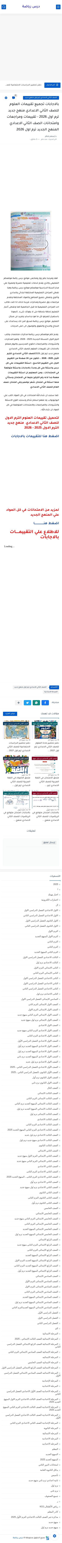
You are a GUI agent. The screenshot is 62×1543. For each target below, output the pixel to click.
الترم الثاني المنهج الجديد (46, 952)
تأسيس (54, 1475)
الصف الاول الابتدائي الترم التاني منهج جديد (37, 1014)
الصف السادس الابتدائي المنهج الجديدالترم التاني (35, 1307)
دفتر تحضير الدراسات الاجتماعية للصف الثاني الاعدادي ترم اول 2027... (22, 85)
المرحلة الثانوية (51, 1428)
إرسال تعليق (49, 843)
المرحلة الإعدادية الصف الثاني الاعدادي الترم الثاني (34, 1423)
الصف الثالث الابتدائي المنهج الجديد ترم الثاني (36, 1103)
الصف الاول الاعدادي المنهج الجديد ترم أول (38, 1046)
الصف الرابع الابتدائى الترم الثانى (42, 1250)
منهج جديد (53, 1522)
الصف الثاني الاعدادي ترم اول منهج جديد (41, 98)
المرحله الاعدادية (50, 1438)
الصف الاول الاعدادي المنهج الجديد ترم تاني (37, 1056)
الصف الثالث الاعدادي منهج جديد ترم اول (39, 1140)
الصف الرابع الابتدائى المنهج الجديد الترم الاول (36, 1260)
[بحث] (4, 7)
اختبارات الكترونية (49, 899)
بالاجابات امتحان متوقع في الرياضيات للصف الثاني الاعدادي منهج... (45, 817)
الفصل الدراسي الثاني (47, 1323)
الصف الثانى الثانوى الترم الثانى (43, 1197)
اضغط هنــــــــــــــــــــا (46, 524)
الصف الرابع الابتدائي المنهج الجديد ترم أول (38, 1271)
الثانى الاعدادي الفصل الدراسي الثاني (40, 988)
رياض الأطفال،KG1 (49, 1506)
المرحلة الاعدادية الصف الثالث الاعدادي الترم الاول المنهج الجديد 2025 (32, 1400)
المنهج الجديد (52, 1454)
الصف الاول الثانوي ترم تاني (45, 1082)
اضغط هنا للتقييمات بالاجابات (35, 436)
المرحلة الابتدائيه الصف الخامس (43, 1362)
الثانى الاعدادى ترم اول (47, 994)
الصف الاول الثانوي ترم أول (45, 1077)
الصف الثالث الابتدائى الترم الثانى (42, 1098)
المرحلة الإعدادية (50, 1380)
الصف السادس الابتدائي (47, 1276)
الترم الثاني (52, 946)
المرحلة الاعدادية (50, 692)
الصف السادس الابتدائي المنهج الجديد (40, 1297)
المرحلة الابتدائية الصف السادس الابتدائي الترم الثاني (33, 1352)
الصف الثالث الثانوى (48, 1145)
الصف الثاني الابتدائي (48, 1150)
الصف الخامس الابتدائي (47, 1213)
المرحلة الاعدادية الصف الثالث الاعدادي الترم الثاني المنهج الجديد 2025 (31, 1408)
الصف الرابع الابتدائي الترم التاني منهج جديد (37, 1244)
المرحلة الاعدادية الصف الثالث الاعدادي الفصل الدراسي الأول (32, 1416)
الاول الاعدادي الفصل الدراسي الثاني (40, 915)
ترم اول (54, 1485)
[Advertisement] (31, 47)
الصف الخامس (51, 1208)
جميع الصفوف (51, 1496)
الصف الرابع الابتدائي (48, 1239)
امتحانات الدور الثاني (48, 1464)
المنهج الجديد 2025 (49, 1459)
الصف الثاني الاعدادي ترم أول (44, 1182)
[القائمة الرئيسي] (58, 7)
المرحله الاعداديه (50, 1443)
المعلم (55, 1449)
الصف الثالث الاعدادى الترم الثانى (42, 1124)
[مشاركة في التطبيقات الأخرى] (18, 702)
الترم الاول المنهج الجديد (46, 936)
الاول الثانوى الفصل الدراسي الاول (42, 920)
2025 (55, 884)
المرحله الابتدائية (50, 1433)
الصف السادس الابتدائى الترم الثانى (41, 1291)
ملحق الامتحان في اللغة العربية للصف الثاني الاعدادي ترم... (47, 782)
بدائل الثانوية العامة (49, 1470)
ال (57, 905)
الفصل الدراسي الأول (48, 1312)
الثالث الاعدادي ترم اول (47, 962)
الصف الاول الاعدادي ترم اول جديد (42, 1061)
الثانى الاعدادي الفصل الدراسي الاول (40, 978)
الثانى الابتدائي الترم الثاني (45, 973)
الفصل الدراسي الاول (48, 1318)
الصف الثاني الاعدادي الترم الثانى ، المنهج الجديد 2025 (32, 1176)
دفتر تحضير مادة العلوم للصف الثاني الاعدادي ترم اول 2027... (46, 747)
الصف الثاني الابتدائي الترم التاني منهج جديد (37, 1161)
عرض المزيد (10, 714)
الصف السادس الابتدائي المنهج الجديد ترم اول (36, 1302)
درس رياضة (31, 7)
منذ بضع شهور (51, 810)
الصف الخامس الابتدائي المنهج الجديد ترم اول (36, 1234)
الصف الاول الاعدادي (48, 1025)
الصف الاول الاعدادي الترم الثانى (42, 1035)
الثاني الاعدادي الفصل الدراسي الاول (40, 983)
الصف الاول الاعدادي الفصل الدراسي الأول (38, 1041)
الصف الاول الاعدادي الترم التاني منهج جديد (37, 1030)
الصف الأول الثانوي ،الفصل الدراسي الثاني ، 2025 (34, 1072)
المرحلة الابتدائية (50, 1333)
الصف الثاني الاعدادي (48, 1166)
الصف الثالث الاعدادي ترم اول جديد (41, 1135)
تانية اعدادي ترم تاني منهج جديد (43, 1480)
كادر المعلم (53, 1511)
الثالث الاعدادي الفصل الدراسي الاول (40, 957)
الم (56, 1328)
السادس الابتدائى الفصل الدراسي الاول (39, 999)
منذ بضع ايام (52, 740)
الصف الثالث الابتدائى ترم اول (44, 1114)
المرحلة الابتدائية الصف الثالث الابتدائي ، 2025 (36, 1339)
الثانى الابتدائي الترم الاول (46, 967)
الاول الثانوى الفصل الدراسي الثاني (41, 926)
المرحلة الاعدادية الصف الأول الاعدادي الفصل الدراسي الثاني (33, 1392)
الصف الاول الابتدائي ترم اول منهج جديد (39, 1020)
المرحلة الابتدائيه (50, 1357)
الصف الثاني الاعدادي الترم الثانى (42, 1171)
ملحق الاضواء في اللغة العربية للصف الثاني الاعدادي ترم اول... (18, 782)
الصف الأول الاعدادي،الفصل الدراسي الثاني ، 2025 (34, 1067)
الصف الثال (52, 1088)
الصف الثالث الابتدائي (48, 1093)
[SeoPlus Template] (47, 1538)
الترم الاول (53, 931)
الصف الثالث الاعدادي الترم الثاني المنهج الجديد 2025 (33, 1129)
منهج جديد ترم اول (49, 1527)
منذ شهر (25, 775)
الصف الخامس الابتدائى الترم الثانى (41, 1224)
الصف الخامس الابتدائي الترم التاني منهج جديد (36, 1218)
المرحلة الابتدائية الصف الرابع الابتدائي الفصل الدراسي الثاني (33, 1345)
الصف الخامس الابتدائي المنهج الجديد (40, 1229)
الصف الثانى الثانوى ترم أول (45, 1203)
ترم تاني (54, 1491)
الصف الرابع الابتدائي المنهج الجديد (41, 1255)
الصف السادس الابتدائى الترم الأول (41, 1281)
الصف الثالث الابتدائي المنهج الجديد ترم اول (37, 1109)
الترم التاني (52, 941)
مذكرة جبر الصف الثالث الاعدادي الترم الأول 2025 (34, 1517)
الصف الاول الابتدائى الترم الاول (43, 1009)
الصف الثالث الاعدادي (47, 1119)
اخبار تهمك (53, 894)
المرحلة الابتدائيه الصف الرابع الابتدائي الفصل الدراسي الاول (30, 1367)
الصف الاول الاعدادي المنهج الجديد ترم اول (38, 1051)
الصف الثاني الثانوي (48, 1192)
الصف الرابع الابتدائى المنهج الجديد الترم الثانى (36, 1265)
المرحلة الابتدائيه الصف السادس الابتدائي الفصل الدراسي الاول (32, 1374)
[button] (45, 702)
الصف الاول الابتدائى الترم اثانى (43, 1004)
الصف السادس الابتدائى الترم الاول (41, 1286)
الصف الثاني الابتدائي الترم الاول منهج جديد (37, 1156)
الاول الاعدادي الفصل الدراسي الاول (41, 910)
